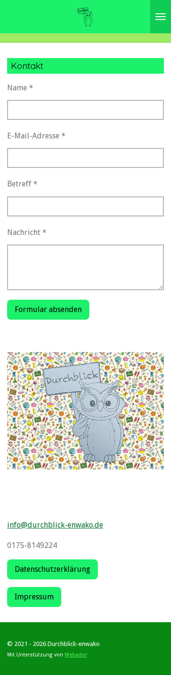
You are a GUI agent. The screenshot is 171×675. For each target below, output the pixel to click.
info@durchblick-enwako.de (55, 524)
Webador (76, 655)
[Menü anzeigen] (160, 16)
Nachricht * (27, 232)
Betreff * (22, 183)
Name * (20, 87)
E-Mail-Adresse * (36, 135)
